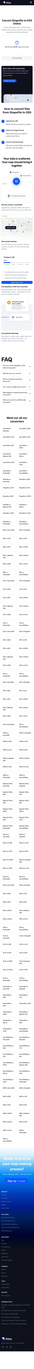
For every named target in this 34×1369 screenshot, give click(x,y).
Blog (2, 1240)
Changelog (4, 1253)
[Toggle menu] (31, 2)
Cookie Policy (5, 1287)
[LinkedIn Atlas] (3, 1347)
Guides (3, 1250)
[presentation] (17, 44)
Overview (4, 1195)
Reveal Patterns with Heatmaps (10, 1317)
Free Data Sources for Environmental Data (13, 1310)
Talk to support (5, 1295)
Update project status (17, 282)
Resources (4, 1276)
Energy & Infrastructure (8, 1221)
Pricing (3, 1273)
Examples (4, 1243)
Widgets (3, 1205)
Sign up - (16, 1180)
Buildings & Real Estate (8, 1217)
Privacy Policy (5, 1284)
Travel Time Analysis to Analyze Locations (13, 1320)
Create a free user (9, 81)
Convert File (17, 58)
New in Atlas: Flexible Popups (9, 1314)
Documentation (5, 1247)
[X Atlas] (6, 1347)
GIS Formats (5, 1257)
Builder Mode (5, 1208)
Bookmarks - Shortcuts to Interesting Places (14, 1324)
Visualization (5, 1198)
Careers (3, 1269)
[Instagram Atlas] (10, 1347)
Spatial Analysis (6, 1201)
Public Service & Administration (10, 1227)
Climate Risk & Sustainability (9, 1224)
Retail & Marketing (6, 1231)
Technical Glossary (6, 1260)
